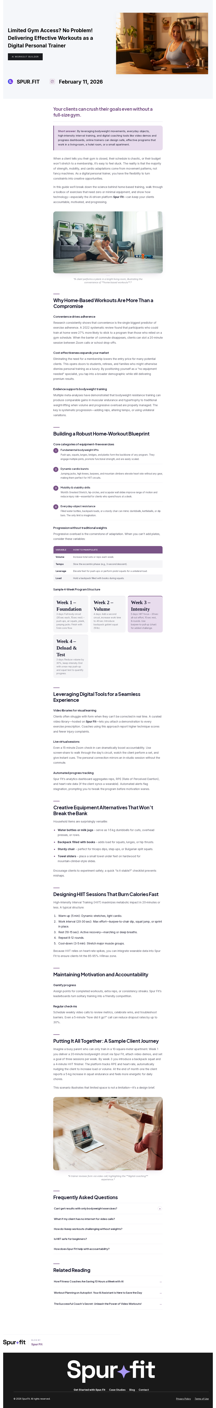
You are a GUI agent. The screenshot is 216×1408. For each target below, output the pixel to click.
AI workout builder (25, 57)
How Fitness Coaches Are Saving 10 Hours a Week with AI (88, 1281)
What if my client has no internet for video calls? (84, 1219)
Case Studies (117, 1389)
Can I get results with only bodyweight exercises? (107, 1208)
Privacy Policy (183, 1398)
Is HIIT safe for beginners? (70, 1239)
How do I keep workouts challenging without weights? (88, 1229)
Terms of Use (202, 1398)
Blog (132, 1389)
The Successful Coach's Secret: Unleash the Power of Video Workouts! (98, 1303)
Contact (144, 1389)
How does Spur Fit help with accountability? (82, 1249)
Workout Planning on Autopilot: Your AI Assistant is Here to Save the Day (98, 1292)
